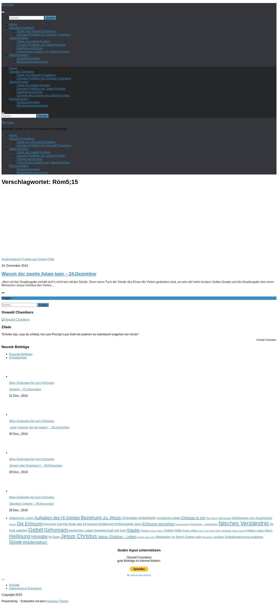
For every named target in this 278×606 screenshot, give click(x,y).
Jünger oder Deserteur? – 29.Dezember (35, 465)
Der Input (8, 4)
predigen (219, 537)
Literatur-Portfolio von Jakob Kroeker (41, 44)
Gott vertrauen (223, 531)
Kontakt (14, 585)
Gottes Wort (209, 531)
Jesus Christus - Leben (117, 537)
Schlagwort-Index (28, 58)
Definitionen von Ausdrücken (252, 518)
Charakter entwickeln (139, 518)
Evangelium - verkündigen (203, 524)
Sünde (15, 541)
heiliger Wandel (239, 531)
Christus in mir (193, 518)
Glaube (133, 530)
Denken (12, 524)
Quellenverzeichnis (30, 48)
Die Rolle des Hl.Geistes (80, 524)
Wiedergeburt (35, 542)
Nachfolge (207, 537)
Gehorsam (56, 530)
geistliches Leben (80, 530)
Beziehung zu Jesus (101, 517)
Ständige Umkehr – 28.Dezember (31, 503)
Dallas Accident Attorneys (140, 575)
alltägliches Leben (21, 518)
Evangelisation (182, 524)
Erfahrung (106, 524)
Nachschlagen (19, 55)
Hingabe (39, 536)
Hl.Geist (54, 537)
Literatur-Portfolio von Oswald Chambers (44, 34)
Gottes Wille (173, 530)
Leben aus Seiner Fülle (38, 259)
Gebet (35, 529)
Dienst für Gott (52, 524)
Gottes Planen (156, 531)
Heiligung (19, 536)
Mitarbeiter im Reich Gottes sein (178, 537)
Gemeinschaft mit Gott (110, 530)
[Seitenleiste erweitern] (3, 292)
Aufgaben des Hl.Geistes (57, 517)
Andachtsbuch (11, 259)
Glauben (145, 530)
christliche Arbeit (168, 518)
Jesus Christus (79, 536)
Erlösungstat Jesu (127, 524)
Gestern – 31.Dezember (25, 389)
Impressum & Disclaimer (25, 588)
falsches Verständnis (244, 523)
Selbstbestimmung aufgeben (244, 537)
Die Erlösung (30, 523)
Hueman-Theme (57, 601)
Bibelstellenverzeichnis (32, 61)
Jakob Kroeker (19, 38)
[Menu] (3, 12)
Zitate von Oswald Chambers (36, 31)
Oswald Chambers (21, 27)
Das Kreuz (211, 518)
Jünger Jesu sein (146, 537)
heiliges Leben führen (259, 530)
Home (13, 24)
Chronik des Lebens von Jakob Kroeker (43, 51)
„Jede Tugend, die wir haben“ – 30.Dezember (39, 427)
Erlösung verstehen (158, 524)
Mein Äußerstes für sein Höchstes (31, 382)
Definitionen (224, 518)
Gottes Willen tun (192, 530)
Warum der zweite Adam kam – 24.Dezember (49, 273)
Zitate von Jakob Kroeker (33, 41)
